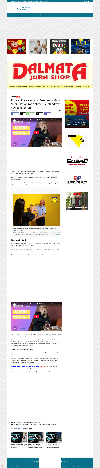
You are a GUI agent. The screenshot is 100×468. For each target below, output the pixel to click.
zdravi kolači (53, 424)
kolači (31, 424)
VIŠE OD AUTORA (27, 429)
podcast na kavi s (46, 424)
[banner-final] (77, 210)
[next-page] (14, 450)
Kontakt (24, 1)
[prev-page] (12, 450)
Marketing (41, 14)
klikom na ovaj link (53, 372)
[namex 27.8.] (16, 54)
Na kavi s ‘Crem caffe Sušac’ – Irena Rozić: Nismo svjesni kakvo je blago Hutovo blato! (19, 446)
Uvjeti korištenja (31, 1)
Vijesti (18, 14)
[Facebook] (83, 1)
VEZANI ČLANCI (16, 429)
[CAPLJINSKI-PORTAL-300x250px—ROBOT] (59, 54)
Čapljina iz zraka (48, 14)
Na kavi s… (56, 14)
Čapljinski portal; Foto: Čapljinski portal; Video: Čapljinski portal (28, 422)
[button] (87, 15)
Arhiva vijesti (47, 1)
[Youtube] (88, 1)
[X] (86, 1)
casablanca (18, 424)
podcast (40, 424)
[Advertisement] (50, 28)
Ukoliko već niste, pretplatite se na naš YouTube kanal (25, 366)
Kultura (28, 14)
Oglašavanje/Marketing (39, 1)
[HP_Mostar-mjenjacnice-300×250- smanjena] (77, 149)
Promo (33, 14)
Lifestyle (12, 442)
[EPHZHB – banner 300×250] (77, 189)
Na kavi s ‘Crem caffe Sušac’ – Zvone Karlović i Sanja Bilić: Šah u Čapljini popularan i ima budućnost (35, 446)
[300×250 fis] (80, 46)
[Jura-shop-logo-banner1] (50, 88)
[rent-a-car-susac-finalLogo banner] (77, 169)
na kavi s (35, 424)
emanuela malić (25, 424)
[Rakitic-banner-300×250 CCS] (38, 54)
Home (13, 14)
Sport (24, 14)
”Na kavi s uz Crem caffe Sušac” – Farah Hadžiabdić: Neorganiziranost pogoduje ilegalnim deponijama (54, 446)
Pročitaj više (57, 234)
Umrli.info (63, 14)
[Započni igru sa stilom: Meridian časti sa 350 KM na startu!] (77, 114)
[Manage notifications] (2, 465)
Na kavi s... (13, 96)
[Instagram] (84, 1)
